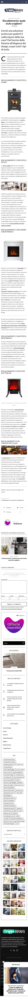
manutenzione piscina (9, 808)
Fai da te (14, 667)
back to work (7, 772)
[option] (14, 549)
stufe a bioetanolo (19, 348)
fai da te (6, 782)
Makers (5, 741)
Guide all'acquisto (8, 738)
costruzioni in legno (9, 774)
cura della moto (8, 777)
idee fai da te (19, 790)
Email (12, 596)
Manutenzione (7, 745)
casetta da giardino (17, 772)
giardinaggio (13, 782)
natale (14, 810)
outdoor (20, 810)
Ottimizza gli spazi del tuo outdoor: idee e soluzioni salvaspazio (13, 707)
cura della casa (19, 774)
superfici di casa (8, 821)
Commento (4, 579)
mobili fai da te (7, 810)
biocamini (20, 268)
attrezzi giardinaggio (9, 769)
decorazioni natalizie (9, 780)
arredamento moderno (9, 762)
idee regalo (19, 792)
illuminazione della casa (10, 798)
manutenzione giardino (9, 805)
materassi (19, 808)
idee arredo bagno (8, 785)
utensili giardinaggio (9, 823)
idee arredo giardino (9, 787)
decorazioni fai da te (19, 777)
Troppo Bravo (7, 748)
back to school (20, 769)
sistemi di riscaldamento (17, 500)
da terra (16, 291)
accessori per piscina (9, 759)
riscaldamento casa (6, 500)
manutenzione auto (9, 803)
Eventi (4, 731)
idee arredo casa (19, 785)
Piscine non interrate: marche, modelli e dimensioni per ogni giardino (14, 698)
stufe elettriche (19, 409)
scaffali (17, 816)
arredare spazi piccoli (9, 764)
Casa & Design (7, 728)
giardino (20, 782)
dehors (18, 780)
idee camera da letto (9, 790)
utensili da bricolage (19, 821)
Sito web (21, 596)
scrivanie (6, 818)
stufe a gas (6, 458)
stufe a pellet (6, 165)
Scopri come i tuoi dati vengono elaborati (11, 609)
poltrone (15, 813)
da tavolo (10, 291)
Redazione (14, 26)
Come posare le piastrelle (14, 671)
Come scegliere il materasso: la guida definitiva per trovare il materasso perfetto (15, 990)
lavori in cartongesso (9, 800)
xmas (17, 823)
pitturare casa (7, 813)
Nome (3, 596)
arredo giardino (8, 767)
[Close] (3, 962)
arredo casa (20, 764)
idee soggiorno (7, 795)
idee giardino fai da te (9, 792)
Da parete (4, 291)
